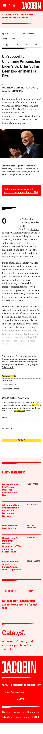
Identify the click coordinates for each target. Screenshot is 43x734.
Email (5, 418)
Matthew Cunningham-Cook (19, 88)
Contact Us (33, 712)
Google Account (9, 385)
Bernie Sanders (33, 561)
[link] (14, 5)
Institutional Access (10, 389)
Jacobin (29, 15)
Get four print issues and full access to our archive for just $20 (19, 604)
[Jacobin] (31, 5)
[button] (4, 5)
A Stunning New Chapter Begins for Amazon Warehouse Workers (10, 510)
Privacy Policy (22, 717)
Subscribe (11, 591)
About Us (19, 712)
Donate (31, 591)
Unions (12, 39)
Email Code (7, 380)
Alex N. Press (32, 484)
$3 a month (8, 367)
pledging (34, 229)
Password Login (9, 376)
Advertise (7, 717)
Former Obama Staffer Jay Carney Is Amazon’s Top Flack (10, 490)
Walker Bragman (12, 91)
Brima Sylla (32, 538)
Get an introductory (13, 15)
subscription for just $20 (15, 18)
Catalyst (6, 712)
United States (28, 34)
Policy (4, 39)
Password (7, 429)
